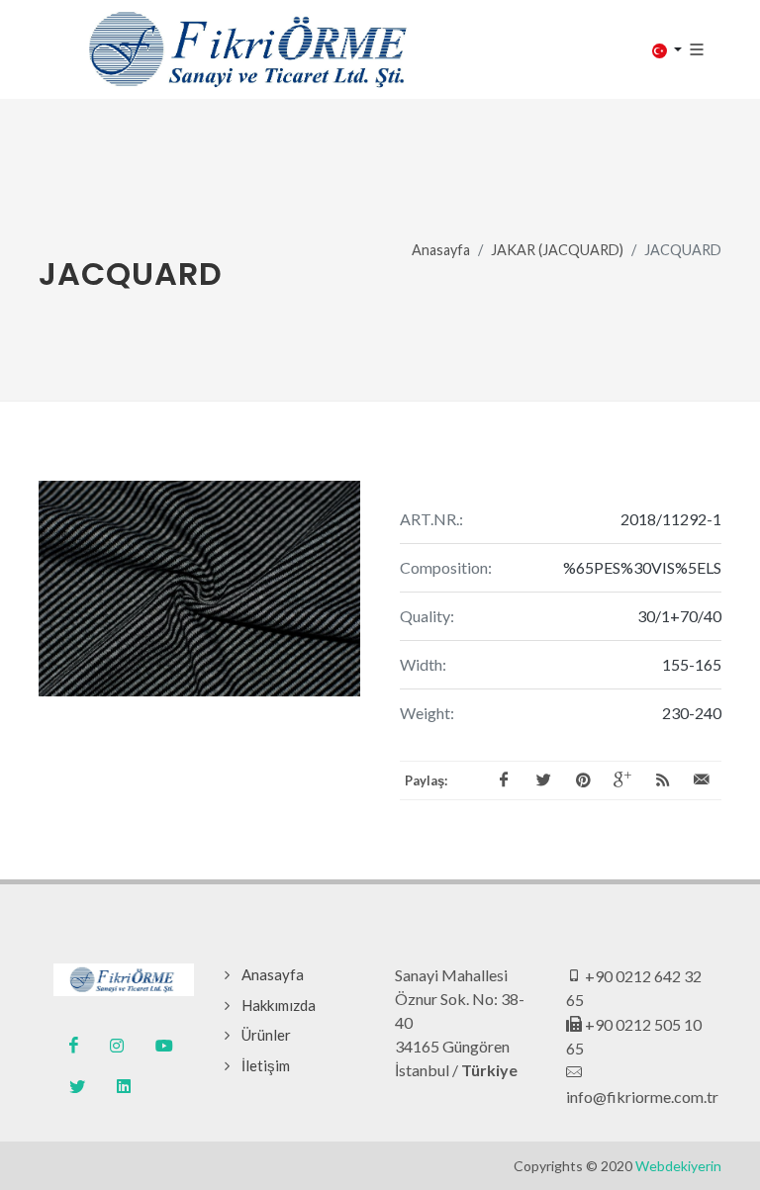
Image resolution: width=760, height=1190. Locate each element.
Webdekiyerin (678, 1165)
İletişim (265, 1065)
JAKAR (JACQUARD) (557, 249)
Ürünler (266, 1035)
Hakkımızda (278, 1005)
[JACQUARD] (199, 588)
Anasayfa (441, 249)
